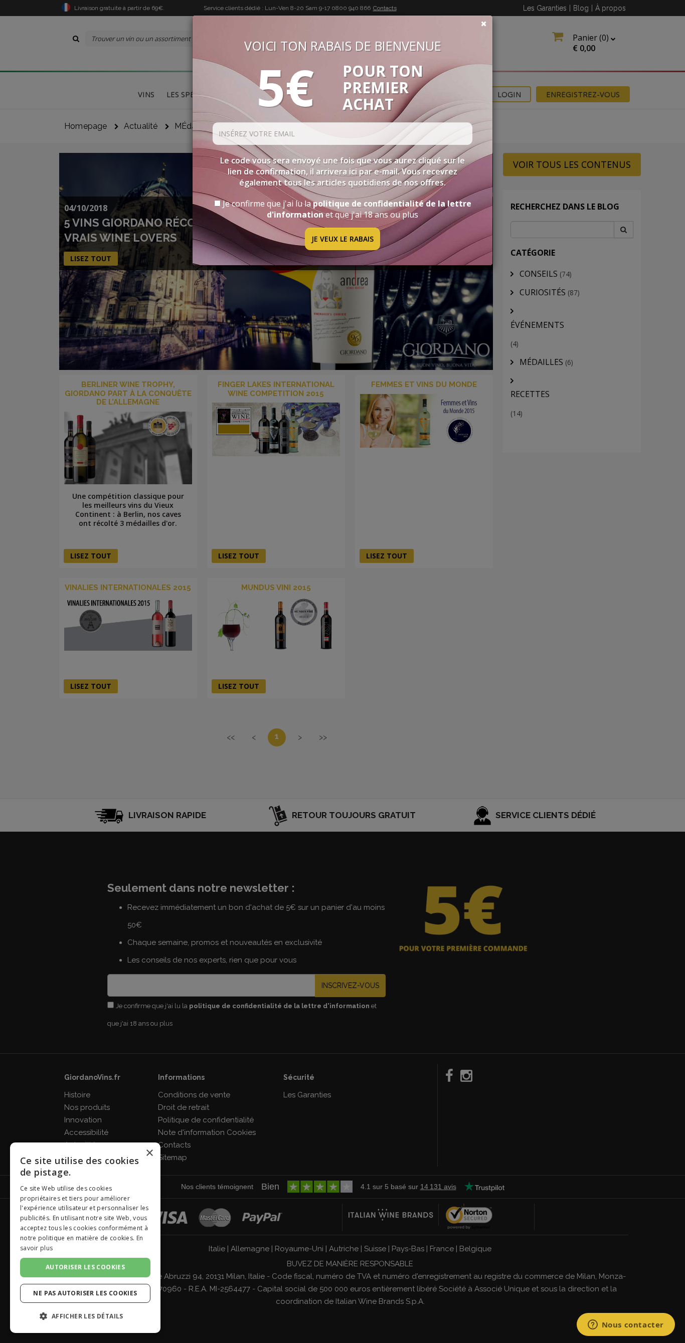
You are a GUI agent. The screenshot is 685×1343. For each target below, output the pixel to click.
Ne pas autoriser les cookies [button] (85, 1293)
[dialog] (85, 1237)
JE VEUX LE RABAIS (342, 239)
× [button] (149, 1153)
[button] (85, 1316)
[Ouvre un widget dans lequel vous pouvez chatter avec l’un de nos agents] (625, 1325)
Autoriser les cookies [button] (85, 1267)
